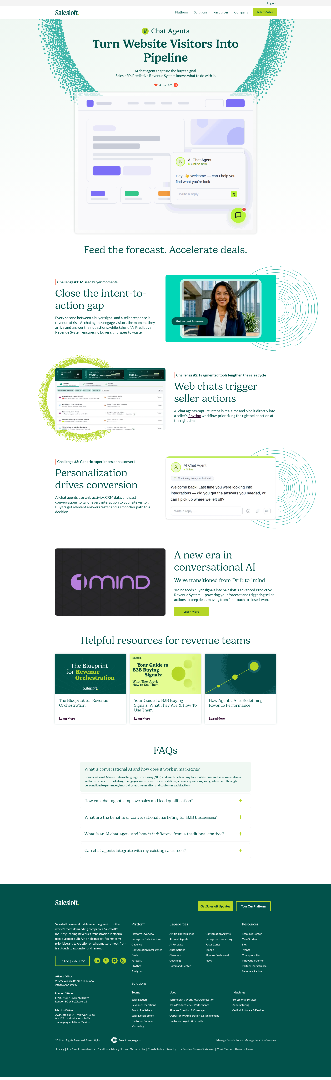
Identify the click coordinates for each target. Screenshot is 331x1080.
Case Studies (249, 939)
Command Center (180, 965)
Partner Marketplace (254, 965)
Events (246, 949)
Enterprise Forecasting (218, 939)
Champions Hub (251, 955)
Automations (177, 949)
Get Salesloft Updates (215, 906)
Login (270, 3)
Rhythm (194, 415)
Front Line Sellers (142, 1010)
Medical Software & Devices (248, 1010)
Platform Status (243, 1049)
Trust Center (224, 1049)
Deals (135, 955)
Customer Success (142, 1020)
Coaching (175, 960)
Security (171, 1049)
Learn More (191, 611)
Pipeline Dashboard (217, 955)
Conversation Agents (218, 933)
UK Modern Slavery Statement (196, 1049)
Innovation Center (253, 960)
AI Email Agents (178, 939)
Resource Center (252, 933)
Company (241, 12)
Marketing (138, 1026)
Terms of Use (137, 1049)
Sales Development (143, 1015)
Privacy (60, 1049)
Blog (244, 944)
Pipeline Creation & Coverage (186, 1010)
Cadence (137, 944)
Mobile (209, 949)
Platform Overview (143, 933)
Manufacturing (240, 1004)
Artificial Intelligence (181, 933)
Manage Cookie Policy (229, 1040)
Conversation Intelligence (147, 949)
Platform (181, 12)
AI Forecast (176, 944)
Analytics (137, 971)
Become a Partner (252, 971)
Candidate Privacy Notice (113, 1049)
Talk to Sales (264, 12)
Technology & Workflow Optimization (191, 999)
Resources (220, 12)
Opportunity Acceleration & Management (194, 1015)
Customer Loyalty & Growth (186, 1020)
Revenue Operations (144, 1004)
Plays (208, 960)
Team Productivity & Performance (189, 1004)
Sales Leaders (139, 999)
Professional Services (244, 999)
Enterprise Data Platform (146, 939)
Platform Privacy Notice (81, 1049)
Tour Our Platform (253, 906)
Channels (175, 955)
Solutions (201, 12)
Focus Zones (212, 944)
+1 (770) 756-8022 (72, 961)
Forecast (137, 960)
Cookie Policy (156, 1049)
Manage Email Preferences (260, 1040)
